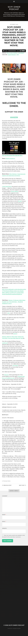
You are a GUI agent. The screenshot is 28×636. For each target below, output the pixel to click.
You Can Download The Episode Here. (12, 155)
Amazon (14, 117)
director (6, 374)
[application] (14, 50)
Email (4, 521)
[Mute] (20, 50)
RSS (18, 54)
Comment (4, 496)
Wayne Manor (14, 191)
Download (21, 53)
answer (15, 333)
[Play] (4, 50)
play (9, 313)
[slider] (23, 50)
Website (4, 528)
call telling (15, 365)
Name (4, 514)
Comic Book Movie (7, 186)
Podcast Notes (6, 481)
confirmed (5, 343)
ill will (20, 201)
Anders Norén (17, 628)
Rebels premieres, (10, 158)
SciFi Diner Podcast (14, 8)
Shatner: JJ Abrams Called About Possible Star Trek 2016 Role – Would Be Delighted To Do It (13, 302)
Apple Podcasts (12, 54)
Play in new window (12, 53)
